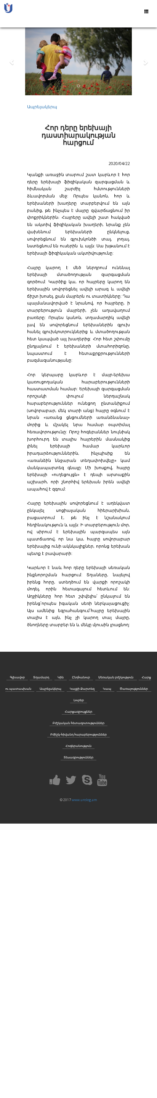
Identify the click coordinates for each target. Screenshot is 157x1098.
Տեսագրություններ (78, 757)
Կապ (107, 688)
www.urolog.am (84, 799)
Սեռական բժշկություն (115, 677)
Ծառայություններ (134, 688)
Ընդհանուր (81, 677)
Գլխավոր (17, 677)
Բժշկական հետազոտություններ (78, 723)
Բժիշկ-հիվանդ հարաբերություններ (78, 734)
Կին (61, 677)
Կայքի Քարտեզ (82, 688)
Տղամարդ (41, 677)
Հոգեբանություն (78, 746)
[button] (12, 59)
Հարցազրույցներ (78, 711)
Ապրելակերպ (42, 106)
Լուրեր (79, 700)
